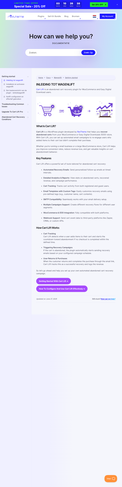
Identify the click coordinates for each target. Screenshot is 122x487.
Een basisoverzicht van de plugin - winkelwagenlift (16, 91)
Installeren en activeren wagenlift (15, 85)
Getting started (8, 76)
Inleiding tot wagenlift (14, 80)
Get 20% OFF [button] (97, 4)
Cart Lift (40, 89)
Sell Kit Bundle (54, 16)
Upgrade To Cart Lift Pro (12, 112)
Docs (48, 77)
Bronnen (75, 16)
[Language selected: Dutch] (94, 16)
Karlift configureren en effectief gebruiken (14, 98)
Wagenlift (58, 77)
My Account (107, 16)
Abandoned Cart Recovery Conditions (13, 118)
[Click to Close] (117, 4)
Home (40, 77)
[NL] (94, 16)
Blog (66, 16)
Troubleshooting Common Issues (13, 105)
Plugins (41, 16)
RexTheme (81, 132)
